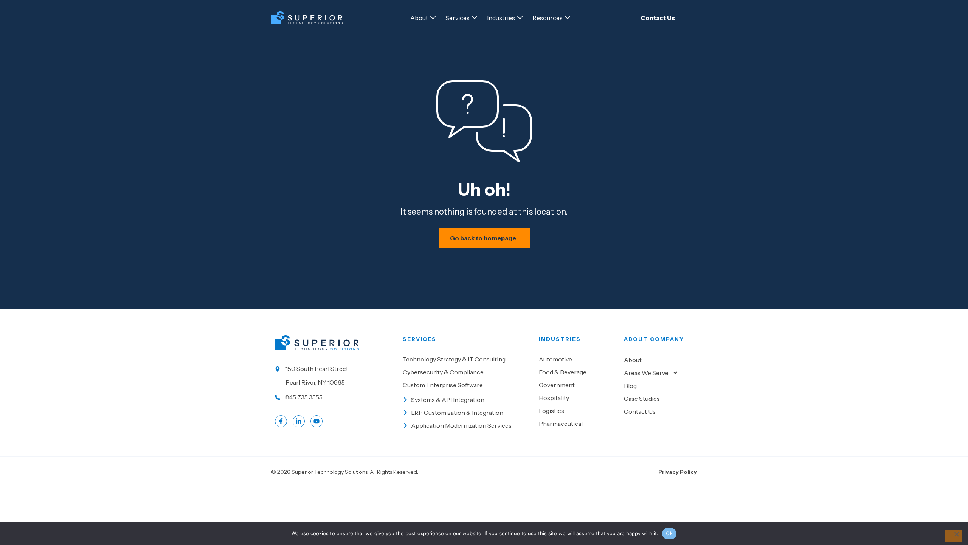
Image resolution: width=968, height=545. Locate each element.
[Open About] (433, 18)
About (633, 360)
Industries (560, 339)
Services (419, 339)
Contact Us (640, 411)
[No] (953, 536)
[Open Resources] (568, 18)
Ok (669, 533)
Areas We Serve (646, 373)
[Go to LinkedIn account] (299, 421)
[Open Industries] (520, 18)
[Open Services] (475, 18)
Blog (630, 385)
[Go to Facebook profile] (281, 421)
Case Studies (642, 398)
